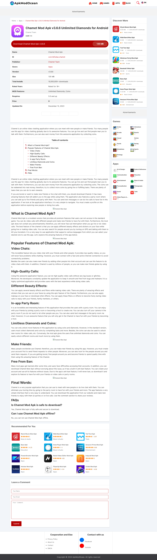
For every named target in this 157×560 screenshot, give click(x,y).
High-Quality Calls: (37, 153)
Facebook (88, 541)
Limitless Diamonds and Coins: (42, 162)
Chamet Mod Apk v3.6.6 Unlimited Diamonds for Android (45, 21)
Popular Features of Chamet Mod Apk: (43, 148)
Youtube (87, 547)
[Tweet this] (55, 113)
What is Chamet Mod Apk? (38, 145)
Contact (50, 545)
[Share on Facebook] (46, 113)
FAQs (30, 173)
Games (106, 3)
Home (94, 3)
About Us (51, 542)
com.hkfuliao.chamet (56, 57)
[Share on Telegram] (64, 113)
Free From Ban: (36, 167)
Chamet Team (31, 32)
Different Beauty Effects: (40, 156)
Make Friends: (35, 165)
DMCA (50, 548)
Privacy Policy (52, 539)
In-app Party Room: (38, 159)
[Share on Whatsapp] (73, 113)
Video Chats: (35, 151)
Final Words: (33, 170)
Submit (16, 524)
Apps (117, 3)
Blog (128, 3)
